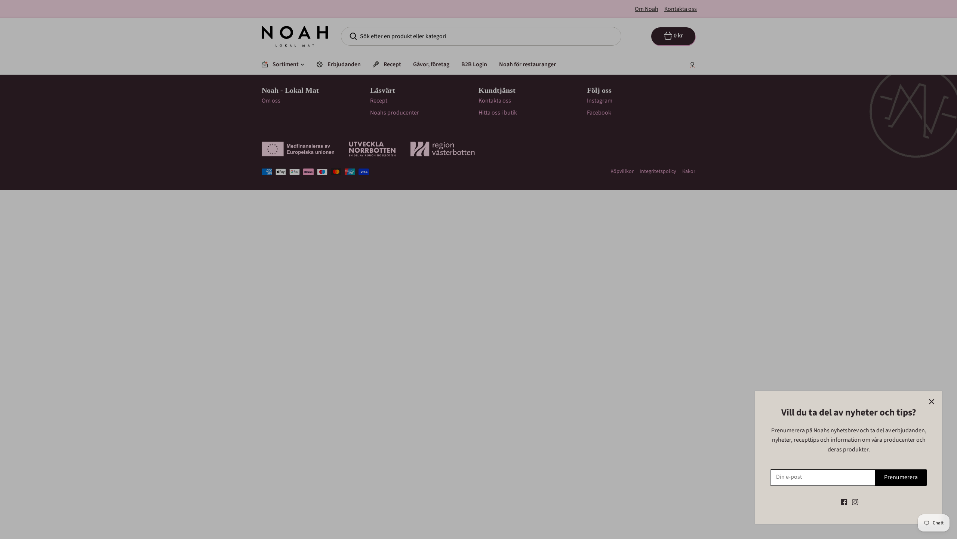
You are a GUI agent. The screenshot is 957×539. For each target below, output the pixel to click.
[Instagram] (855, 502)
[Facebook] (844, 502)
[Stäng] (931, 401)
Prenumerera (901, 477)
